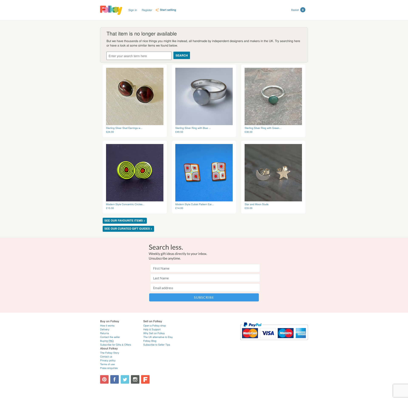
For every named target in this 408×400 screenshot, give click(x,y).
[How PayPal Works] (274, 342)
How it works (107, 325)
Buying (107, 341)
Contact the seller (110, 337)
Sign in (132, 10)
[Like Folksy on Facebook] (114, 379)
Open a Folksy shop (154, 325)
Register (147, 10)
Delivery (104, 329)
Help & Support (152, 329)
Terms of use (107, 364)
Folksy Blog (149, 341)
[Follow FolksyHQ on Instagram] (135, 379)
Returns (104, 333)
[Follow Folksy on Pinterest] (104, 379)
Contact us (106, 356)
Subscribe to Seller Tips (156, 344)
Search (182, 55)
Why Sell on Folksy (154, 333)
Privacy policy (108, 360)
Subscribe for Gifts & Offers (115, 344)
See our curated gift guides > (128, 229)
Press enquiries (109, 368)
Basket (297, 10)
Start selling (168, 10)
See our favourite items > (124, 221)
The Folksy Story (109, 353)
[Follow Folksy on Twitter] (125, 379)
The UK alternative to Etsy (158, 337)
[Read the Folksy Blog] (145, 379)
